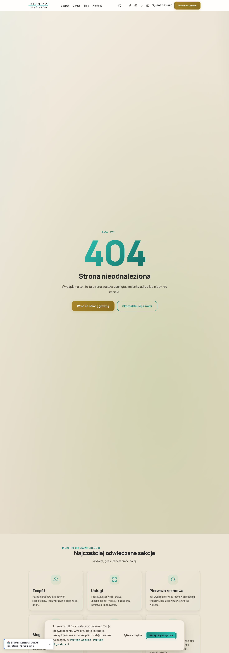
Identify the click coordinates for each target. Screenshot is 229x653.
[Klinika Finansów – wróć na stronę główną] (38, 5)
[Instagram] (136, 5)
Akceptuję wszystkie (161, 635)
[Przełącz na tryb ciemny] (119, 5)
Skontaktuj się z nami (137, 306)
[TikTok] (142, 5)
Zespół (65, 5)
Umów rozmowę (187, 5)
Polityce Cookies (80, 639)
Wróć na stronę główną (93, 306)
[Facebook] (130, 5)
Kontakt (97, 5)
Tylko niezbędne (133, 635)
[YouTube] (147, 5)
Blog (86, 5)
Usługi (76, 5)
